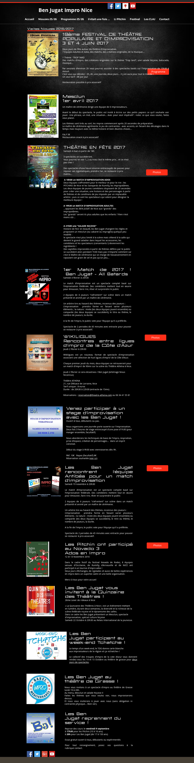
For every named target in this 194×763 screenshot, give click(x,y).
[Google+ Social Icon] (45, 754)
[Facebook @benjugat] (111, 6)
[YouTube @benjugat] (133, 6)
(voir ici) (93, 458)
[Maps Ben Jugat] (125, 6)
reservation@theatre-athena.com (95, 395)
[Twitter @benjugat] (118, 6)
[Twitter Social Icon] (37, 754)
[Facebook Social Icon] (30, 754)
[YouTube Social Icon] (52, 754)
